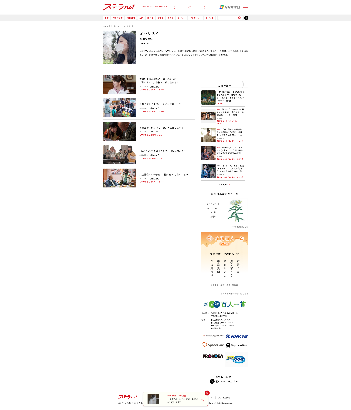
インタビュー (195, 18)
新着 (107, 18)
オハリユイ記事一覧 (126, 26)
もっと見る (223, 184)
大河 (141, 18)
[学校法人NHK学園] (236, 337)
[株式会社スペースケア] (213, 346)
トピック (209, 18)
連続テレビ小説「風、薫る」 (226, 141)
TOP (105, 26)
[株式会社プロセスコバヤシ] (213, 360)
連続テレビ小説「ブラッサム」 (227, 121)
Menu (245, 6)
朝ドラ (150, 18)
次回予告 (240, 159)
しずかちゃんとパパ (147, 89)
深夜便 (160, 18)
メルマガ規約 (224, 397)
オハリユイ (154, 86)
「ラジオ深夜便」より (240, 227)
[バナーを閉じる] (207, 393)
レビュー (182, 18)
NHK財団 (131, 18)
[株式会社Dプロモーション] (236, 346)
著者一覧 (112, 26)
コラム (170, 18)
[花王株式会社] (236, 360)
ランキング (118, 18)
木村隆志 (228, 101)
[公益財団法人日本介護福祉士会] (213, 337)
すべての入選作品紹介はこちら (234, 293)
